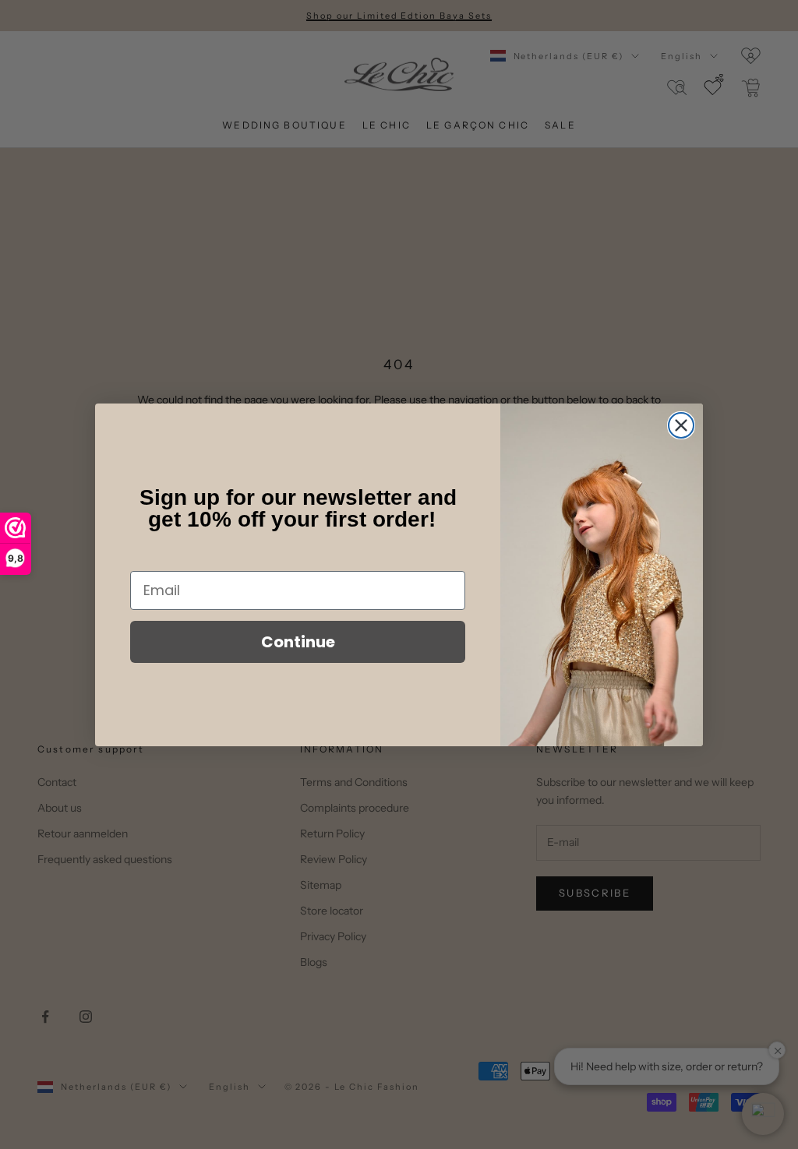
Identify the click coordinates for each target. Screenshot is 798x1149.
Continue (298, 642)
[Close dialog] (681, 425)
